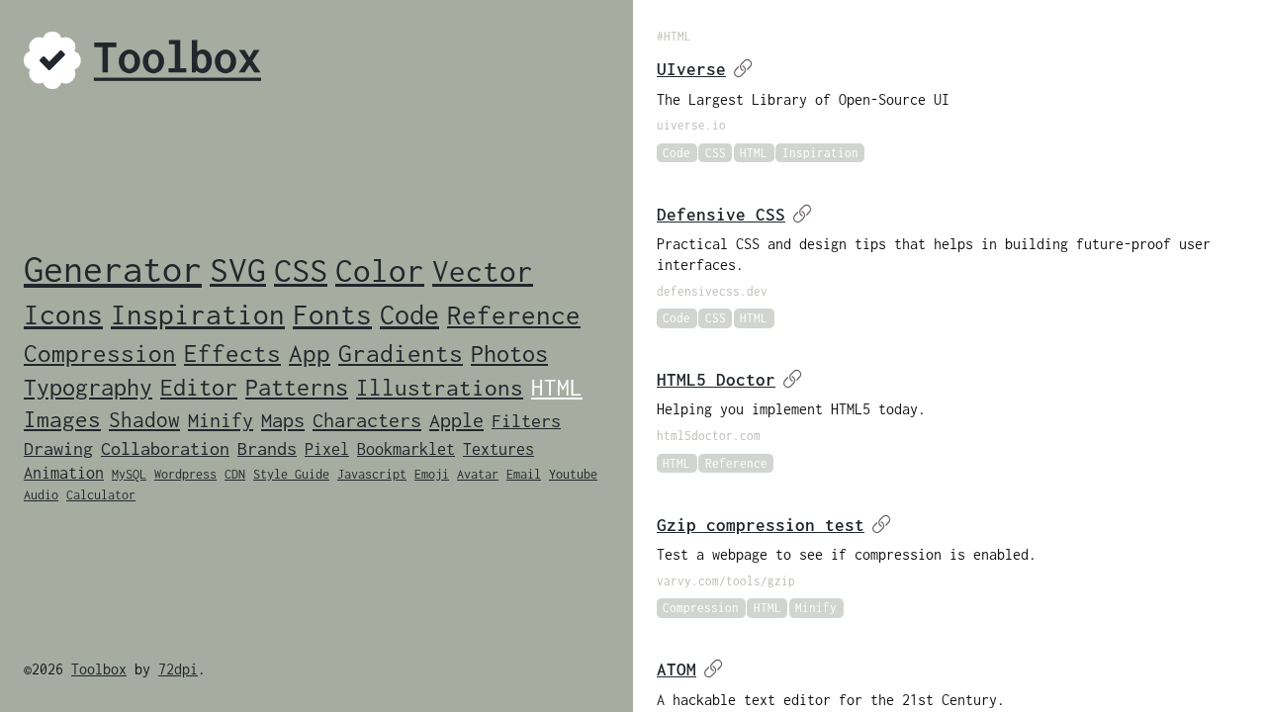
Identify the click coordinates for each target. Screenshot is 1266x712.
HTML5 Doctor (716, 380)
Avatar (477, 474)
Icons (63, 314)
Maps (283, 419)
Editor (198, 387)
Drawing (58, 448)
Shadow (144, 419)
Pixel (327, 449)
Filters (526, 420)
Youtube (573, 474)
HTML (557, 387)
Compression (100, 352)
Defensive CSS (721, 214)
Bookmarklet (406, 449)
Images (62, 419)
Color (379, 270)
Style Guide (291, 474)
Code (409, 314)
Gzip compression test (760, 525)
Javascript (372, 474)
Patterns (296, 387)
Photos (509, 353)
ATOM (676, 669)
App (309, 352)
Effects (232, 352)
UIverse (691, 69)
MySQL (129, 474)
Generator (113, 269)
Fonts (332, 314)
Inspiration (198, 314)
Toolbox (99, 669)
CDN (235, 474)
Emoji (431, 474)
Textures (498, 449)
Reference (514, 315)
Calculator (101, 495)
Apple (456, 419)
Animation (64, 473)
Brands (267, 448)
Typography (88, 386)
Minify (220, 419)
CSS (300, 270)
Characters (367, 419)
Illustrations (439, 387)
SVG (238, 269)
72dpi (178, 669)
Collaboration (165, 448)
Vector (482, 270)
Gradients (400, 352)
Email (523, 474)
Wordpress (185, 474)
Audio (41, 495)
